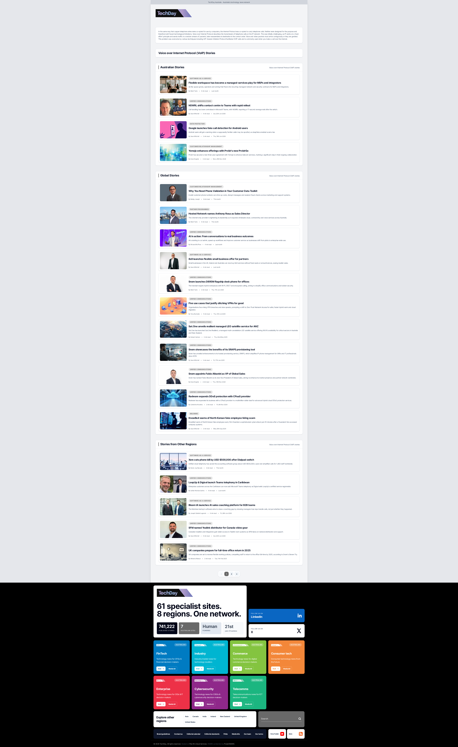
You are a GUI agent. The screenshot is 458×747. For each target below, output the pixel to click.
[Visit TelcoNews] (241, 680)
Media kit (172, 669)
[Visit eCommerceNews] (241, 645)
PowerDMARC (229, 744)
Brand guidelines (163, 734)
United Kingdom (240, 716)
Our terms (259, 734)
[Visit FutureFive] (279, 645)
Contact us (178, 734)
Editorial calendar (193, 734)
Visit (159, 669)
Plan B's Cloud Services (198, 744)
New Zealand (225, 716)
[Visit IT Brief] (164, 680)
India (204, 716)
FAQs (226, 734)
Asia (186, 716)
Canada (196, 716)
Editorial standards (212, 734)
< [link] (221, 574)
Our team (247, 734)
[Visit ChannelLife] (203, 645)
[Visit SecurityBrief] (203, 680)
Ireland (213, 716)
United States (190, 722)
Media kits (236, 734)
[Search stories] (300, 719)
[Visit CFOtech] (164, 645)
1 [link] (226, 574)
